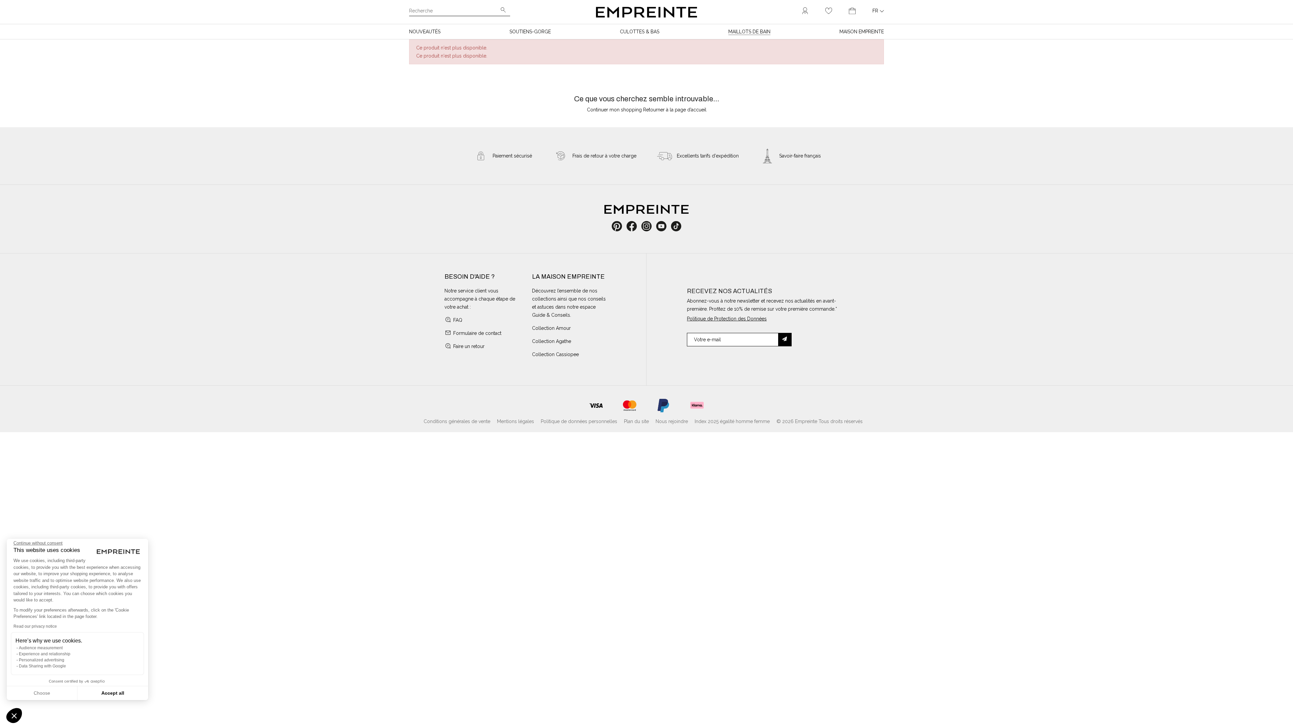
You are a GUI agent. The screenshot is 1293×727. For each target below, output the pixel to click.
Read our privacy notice (35, 626)
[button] (14, 715)
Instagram (650, 226)
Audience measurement (41, 648)
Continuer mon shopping (614, 109)
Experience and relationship (44, 654)
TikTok (676, 226)
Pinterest (619, 226)
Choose (42, 693)
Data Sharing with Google (42, 666)
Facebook (635, 226)
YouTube (663, 226)
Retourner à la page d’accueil (674, 109)
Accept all (112, 693)
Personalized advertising (41, 660)
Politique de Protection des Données (727, 318)
